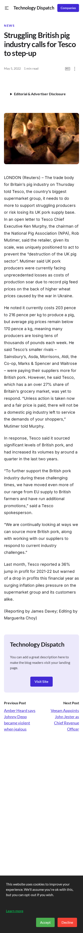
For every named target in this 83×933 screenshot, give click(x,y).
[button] (7, 8)
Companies (68, 8)
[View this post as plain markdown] (67, 68)
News (9, 25)
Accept (45, 922)
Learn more (14, 911)
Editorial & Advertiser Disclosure (40, 94)
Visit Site (41, 681)
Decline (67, 922)
